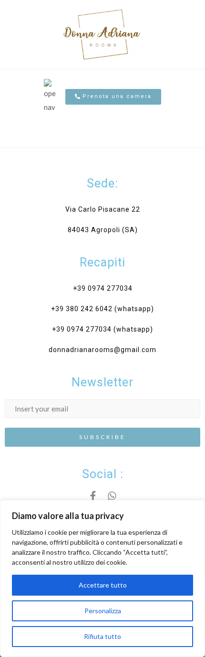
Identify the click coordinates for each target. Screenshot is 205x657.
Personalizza (102, 611)
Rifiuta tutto (102, 636)
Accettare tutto (103, 585)
